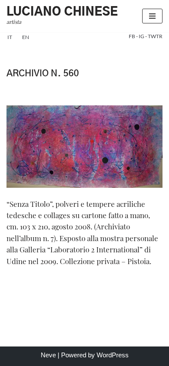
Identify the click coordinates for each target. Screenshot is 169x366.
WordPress (113, 355)
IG (142, 36)
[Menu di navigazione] (152, 16)
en (25, 37)
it (9, 37)
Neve (48, 355)
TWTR (155, 36)
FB (132, 36)
